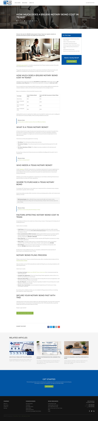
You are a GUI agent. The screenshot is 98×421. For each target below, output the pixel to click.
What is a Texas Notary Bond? (69, 41)
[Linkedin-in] (94, 411)
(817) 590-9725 (91, 404)
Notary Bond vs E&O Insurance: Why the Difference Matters (32, 121)
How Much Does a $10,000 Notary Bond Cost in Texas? (71, 39)
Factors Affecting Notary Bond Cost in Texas (71, 47)
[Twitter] (92, 411)
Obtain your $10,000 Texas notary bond (36, 272)
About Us (31, 2)
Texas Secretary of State (21, 260)
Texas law (22, 169)
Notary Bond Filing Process (68, 49)
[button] (48, 327)
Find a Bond (17, 2)
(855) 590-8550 (91, 406)
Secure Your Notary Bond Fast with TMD (71, 51)
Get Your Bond (71, 61)
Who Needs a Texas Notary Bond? (70, 43)
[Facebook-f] (89, 411)
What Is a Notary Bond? (24, 160)
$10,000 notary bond (22, 65)
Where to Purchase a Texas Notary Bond (71, 45)
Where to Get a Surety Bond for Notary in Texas (29, 209)
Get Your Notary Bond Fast (25, 313)
